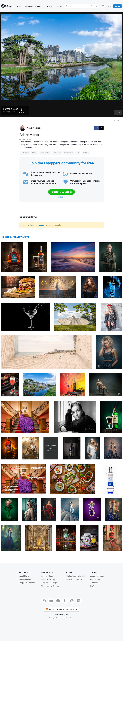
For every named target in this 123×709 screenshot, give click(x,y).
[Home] (7, 6)
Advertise (94, 582)
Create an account (37, 225)
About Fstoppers (97, 576)
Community (40, 6)
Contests (51, 6)
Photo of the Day (48, 579)
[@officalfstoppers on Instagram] (44, 601)
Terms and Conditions (66, 618)
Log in (62, 197)
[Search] (97, 6)
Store (59, 6)
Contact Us (95, 579)
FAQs (92, 586)
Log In (109, 6)
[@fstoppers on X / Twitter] (65, 601)
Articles (20, 6)
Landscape (25, 153)
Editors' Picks (47, 576)
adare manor (44, 153)
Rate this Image (10, 109)
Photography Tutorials (75, 576)
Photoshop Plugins (74, 579)
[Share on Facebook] (96, 128)
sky (78, 153)
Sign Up (117, 6)
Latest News (24, 576)
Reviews (29, 6)
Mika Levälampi (33, 127)
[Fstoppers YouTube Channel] (51, 601)
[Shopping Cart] (102, 6)
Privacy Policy (54, 618)
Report (117, 120)
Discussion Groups (49, 582)
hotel (34, 153)
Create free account (61, 191)
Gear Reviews (25, 579)
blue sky (86, 153)
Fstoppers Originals (27, 582)
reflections (68, 153)
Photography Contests (50, 586)
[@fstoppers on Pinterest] (72, 601)
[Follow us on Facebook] (58, 601)
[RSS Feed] (79, 601)
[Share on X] (101, 128)
